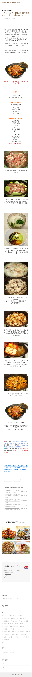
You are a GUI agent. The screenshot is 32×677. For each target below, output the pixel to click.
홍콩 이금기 (16, 634)
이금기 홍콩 (14, 615)
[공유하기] (9, 480)
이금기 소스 (21, 631)
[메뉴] (30, 3)
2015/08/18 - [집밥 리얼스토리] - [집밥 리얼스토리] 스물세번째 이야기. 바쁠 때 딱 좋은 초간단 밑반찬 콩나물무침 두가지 (16, 468)
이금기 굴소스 (5, 621)
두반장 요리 (12, 487)
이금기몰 (8, 634)
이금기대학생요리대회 (7, 623)
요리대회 (27, 637)
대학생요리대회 (14, 626)
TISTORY (16, 674)
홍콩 (17, 623)
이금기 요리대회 (24, 621)
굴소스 (14, 631)
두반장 (22, 623)
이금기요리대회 (6, 631)
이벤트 (20, 615)
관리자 (22, 674)
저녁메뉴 (24, 634)
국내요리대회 (15, 618)
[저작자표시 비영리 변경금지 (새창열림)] (23, 480)
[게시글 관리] (11, 480)
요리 (13, 629)
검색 (28, 652)
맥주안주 (18, 629)
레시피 (28, 631)
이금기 (22, 626)
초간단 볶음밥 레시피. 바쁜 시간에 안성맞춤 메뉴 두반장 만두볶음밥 (12, 495)
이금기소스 (14, 621)
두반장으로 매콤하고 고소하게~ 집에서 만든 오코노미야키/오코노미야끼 (12, 501)
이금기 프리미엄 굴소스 (8, 637)
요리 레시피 (5, 626)
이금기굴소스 (5, 639)
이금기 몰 (23, 618)
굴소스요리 (19, 637)
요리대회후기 (5, 629)
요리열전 (7, 487)
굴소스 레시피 (5, 618)
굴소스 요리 (5, 615)
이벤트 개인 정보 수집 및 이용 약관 (10, 598)
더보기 (3, 642)
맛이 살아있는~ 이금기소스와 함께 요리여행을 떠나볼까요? (12, 571)
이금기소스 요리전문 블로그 (11, 3)
